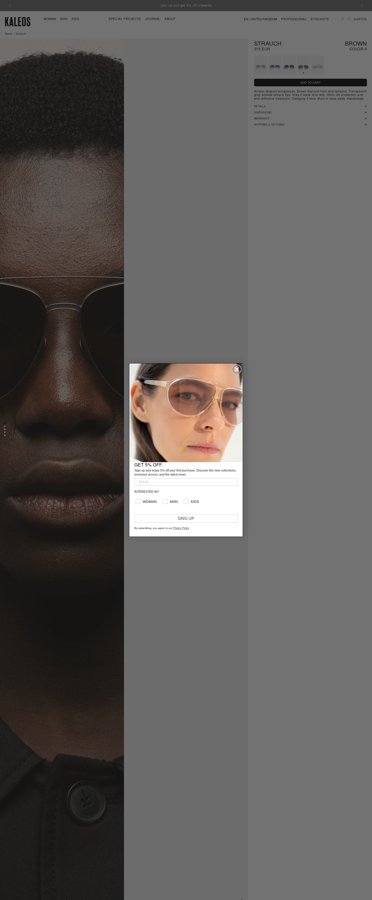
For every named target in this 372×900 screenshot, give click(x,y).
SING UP (186, 518)
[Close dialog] (237, 369)
